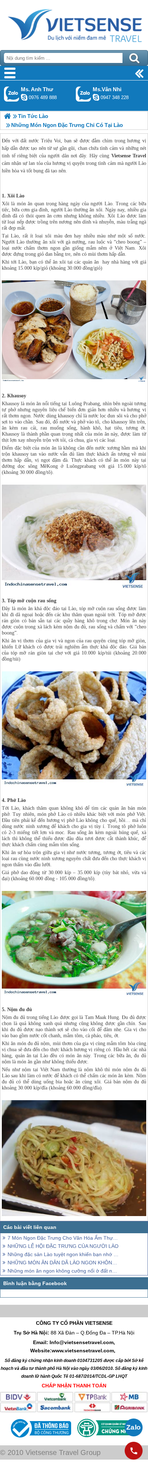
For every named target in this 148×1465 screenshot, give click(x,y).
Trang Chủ (74, 23)
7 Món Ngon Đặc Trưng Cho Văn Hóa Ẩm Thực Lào (63, 1238)
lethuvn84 (24, 97)
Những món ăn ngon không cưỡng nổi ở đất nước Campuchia (63, 1271)
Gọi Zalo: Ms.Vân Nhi (83, 94)
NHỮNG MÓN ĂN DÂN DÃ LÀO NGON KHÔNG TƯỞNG (63, 1262)
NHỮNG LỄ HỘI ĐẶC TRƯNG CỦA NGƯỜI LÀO (63, 1246)
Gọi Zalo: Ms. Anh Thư (12, 94)
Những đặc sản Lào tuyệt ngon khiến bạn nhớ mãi (63, 1254)
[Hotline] (134, 1451)
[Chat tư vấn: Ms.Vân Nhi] (96, 97)
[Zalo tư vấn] (134, 1427)
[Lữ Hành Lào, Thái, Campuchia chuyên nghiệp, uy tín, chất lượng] (7, 116)
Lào (20, 196)
